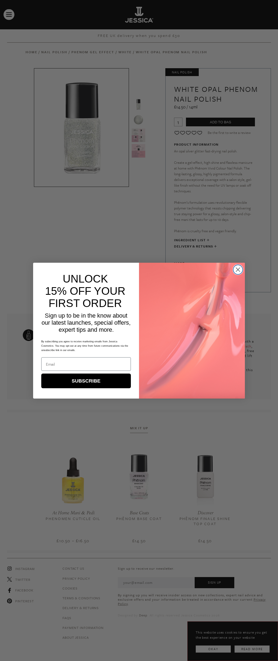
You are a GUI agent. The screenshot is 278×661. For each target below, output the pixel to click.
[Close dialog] (238, 269)
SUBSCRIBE (86, 381)
